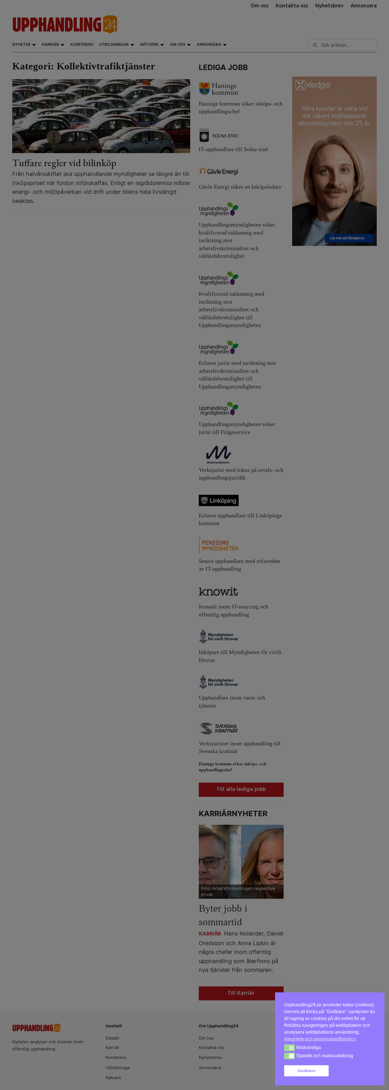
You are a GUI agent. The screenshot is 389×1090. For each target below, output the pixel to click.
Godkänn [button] (307, 1070)
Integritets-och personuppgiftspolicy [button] (320, 1038)
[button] (353, 1071)
